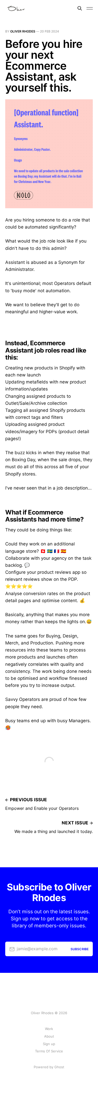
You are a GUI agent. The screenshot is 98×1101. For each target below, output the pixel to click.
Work (49, 1029)
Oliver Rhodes (22, 31)
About (49, 1036)
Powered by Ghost (49, 1067)
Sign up (49, 1044)
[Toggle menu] (90, 8)
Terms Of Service (49, 1051)
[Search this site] (80, 8)
